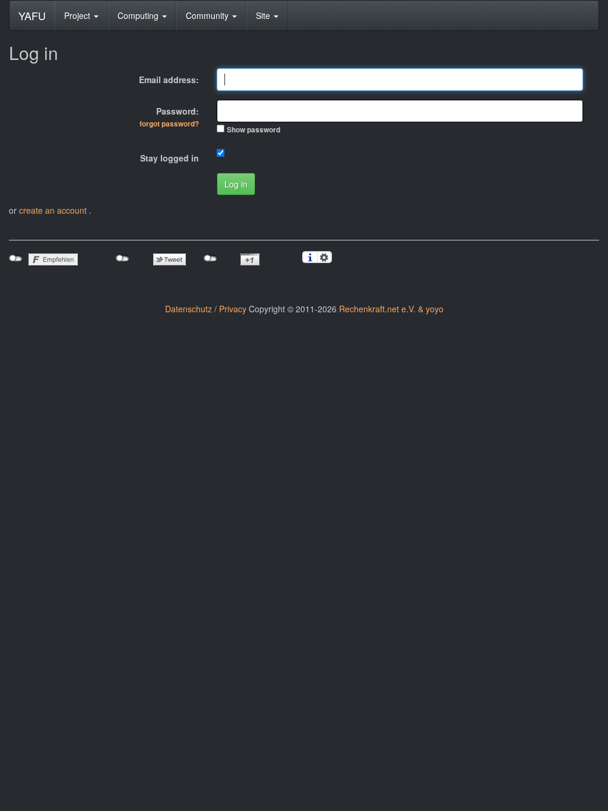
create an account (54, 210)
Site (264, 15)
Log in (236, 184)
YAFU (32, 15)
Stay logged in (169, 158)
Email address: (169, 79)
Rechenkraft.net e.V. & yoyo (391, 309)
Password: (169, 117)
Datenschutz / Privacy (205, 309)
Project (78, 15)
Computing (139, 15)
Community (208, 15)
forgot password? (169, 124)
